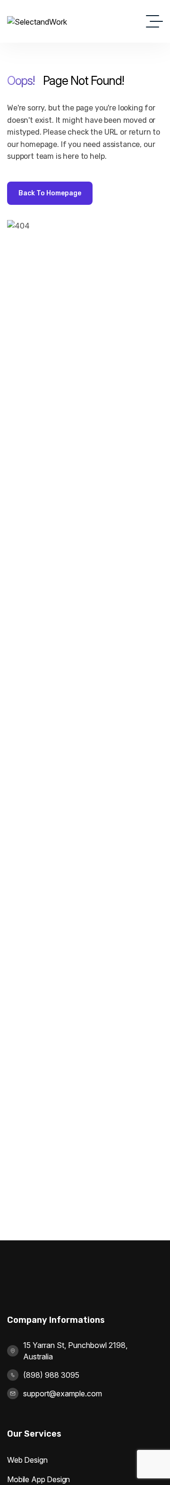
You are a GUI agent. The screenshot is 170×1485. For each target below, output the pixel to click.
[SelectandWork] (37, 21)
